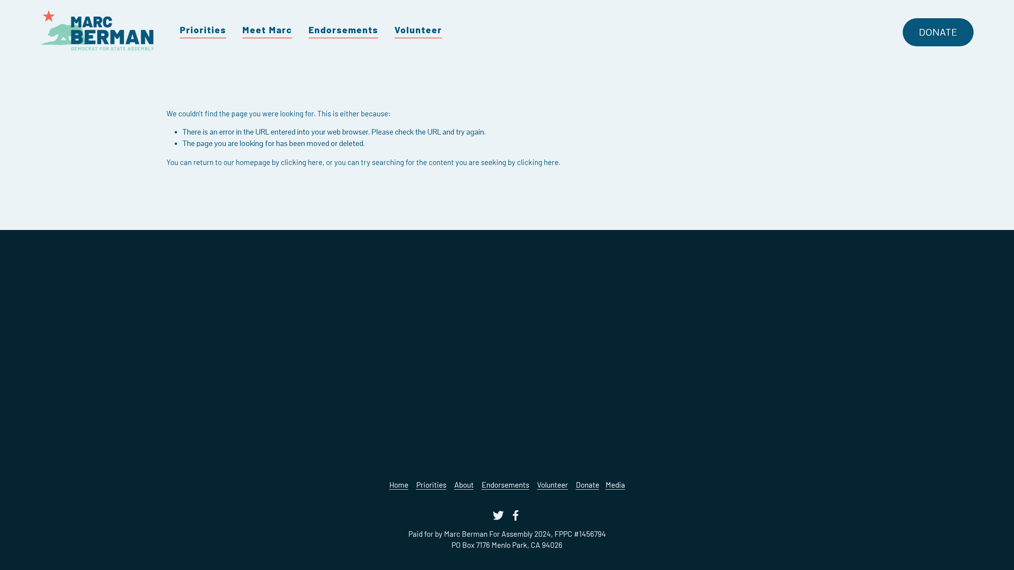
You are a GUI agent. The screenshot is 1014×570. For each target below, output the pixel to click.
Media (615, 484)
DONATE (938, 32)
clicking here (301, 162)
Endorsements (343, 29)
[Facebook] (515, 515)
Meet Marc (267, 29)
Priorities (203, 29)
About (464, 484)
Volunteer (418, 29)
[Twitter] (498, 515)
